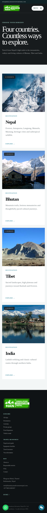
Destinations (6, 421)
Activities (6, 424)
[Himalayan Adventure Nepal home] (11, 8)
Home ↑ (6, 495)
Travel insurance (8, 449)
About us (6, 462)
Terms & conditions (8, 509)
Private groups (7, 427)
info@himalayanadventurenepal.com (14, 1)
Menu (37, 8)
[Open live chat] (41, 507)
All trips (5, 417)
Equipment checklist (9, 446)
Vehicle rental (7, 433)
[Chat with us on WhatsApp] (5, 507)
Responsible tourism (9, 465)
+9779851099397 (9, 488)
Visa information (8, 452)
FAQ (4, 469)
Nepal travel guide (8, 443)
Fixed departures (8, 430)
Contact (5, 472)
